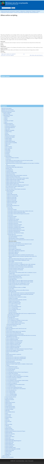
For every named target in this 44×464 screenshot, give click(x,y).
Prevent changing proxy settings (12, 339)
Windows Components (9, 123)
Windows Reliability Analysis (10, 447)
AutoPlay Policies (8, 131)
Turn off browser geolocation (11, 379)
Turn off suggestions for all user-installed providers (15, 384)
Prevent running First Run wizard (12, 351)
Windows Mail (7, 438)
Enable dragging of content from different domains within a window (21, 281)
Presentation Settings (9, 409)
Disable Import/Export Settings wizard (13, 176)
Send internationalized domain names (14, 324)
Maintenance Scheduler (9, 399)
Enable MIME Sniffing (13, 279)
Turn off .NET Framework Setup (14, 303)
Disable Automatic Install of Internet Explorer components (16, 175)
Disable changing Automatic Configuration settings (15, 179)
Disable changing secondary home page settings (15, 182)
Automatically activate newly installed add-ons (14, 167)
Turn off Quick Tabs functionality (12, 373)
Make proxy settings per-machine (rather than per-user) (16, 328)
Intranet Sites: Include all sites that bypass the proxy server (18, 213)
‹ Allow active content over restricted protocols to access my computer (8, 54)
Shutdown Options (8, 417)
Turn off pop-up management (11, 383)
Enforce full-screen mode (10, 187)
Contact (26, 460)
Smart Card (7, 420)
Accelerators (8, 159)
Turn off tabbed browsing (10, 385)
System (6, 122)
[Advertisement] (22, 25)
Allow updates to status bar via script (15, 262)
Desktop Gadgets (8, 138)
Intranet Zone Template (12, 216)
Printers (6, 119)
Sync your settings (8, 424)
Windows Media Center (9, 439)
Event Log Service (8, 148)
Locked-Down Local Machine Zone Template (16, 227)
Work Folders (7, 453)
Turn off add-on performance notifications (13, 377)
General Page (9, 204)
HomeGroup (7, 155)
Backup (6, 133)
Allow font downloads (12, 248)
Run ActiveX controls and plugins (15, 295)
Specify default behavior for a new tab (13, 362)
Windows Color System (9, 429)
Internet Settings (9, 327)
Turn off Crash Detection (10, 369)
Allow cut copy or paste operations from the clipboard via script (20, 243)
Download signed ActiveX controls (15, 276)
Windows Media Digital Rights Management (13, 440)
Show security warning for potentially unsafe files (17, 299)
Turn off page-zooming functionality (12, 381)
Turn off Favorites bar (10, 370)
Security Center (8, 414)
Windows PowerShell (9, 446)
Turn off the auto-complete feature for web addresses (16, 388)
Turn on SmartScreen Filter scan (15, 309)
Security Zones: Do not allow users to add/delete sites (16, 357)
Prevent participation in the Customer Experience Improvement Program (19, 348)
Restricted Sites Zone (34, 12)
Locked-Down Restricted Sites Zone (14, 228)
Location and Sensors (9, 398)
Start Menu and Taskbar (9, 120)
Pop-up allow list (9, 329)
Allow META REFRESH (13, 237)
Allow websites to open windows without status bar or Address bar (21, 265)
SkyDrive (7, 418)
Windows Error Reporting (10, 433)
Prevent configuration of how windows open (14, 342)
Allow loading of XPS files (13, 253)
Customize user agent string (11, 172)
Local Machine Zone (11, 217)
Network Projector (8, 403)
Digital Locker (7, 144)
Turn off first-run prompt (13, 305)
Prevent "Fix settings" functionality (12, 157)
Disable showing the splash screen (12, 183)
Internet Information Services (10, 396)
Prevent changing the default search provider (14, 340)
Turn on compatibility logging (11, 394)
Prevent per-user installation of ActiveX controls (14, 350)
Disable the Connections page (12, 195)
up (23, 54)
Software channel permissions (14, 301)
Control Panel (7, 116)
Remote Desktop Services (10, 411)
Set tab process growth (10, 361)
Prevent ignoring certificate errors (13, 205)
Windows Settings (7, 113)
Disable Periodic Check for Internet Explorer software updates (17, 178)
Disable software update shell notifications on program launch (17, 184)
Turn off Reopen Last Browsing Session (13, 374)
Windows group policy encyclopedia (8, 11)
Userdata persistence (13, 312)
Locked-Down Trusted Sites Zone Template (16, 232)
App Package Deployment (10, 127)
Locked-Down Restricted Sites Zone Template (16, 230)
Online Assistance (8, 405)
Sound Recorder (8, 421)
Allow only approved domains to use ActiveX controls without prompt (21, 254)
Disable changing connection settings (13, 180)
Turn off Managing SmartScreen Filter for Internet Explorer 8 (17, 372)
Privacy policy (30, 460)
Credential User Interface (10, 137)
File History (7, 153)
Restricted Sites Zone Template (13, 314)
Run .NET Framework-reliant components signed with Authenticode (21, 294)
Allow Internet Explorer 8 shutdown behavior (14, 161)
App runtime (7, 129)
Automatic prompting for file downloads (16, 269)
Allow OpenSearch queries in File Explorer (16, 238)
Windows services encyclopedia (7, 457)
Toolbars (7, 365)
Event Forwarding (8, 146)
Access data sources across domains (15, 235)
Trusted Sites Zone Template (13, 318)
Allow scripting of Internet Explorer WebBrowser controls (19, 260)
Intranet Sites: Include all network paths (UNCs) (16, 212)
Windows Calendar (8, 428)
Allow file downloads (12, 246)
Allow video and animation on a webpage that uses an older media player (22, 264)
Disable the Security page (11, 202)
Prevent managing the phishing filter (12, 347)
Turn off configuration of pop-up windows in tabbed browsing (17, 380)
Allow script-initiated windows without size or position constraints (20, 258)
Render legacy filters (12, 291)
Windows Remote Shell (9, 450)
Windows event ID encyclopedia (8, 109)
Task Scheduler (8, 427)
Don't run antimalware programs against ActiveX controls (19, 275)
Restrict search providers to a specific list (13, 354)
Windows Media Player (9, 442)
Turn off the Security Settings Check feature (14, 387)
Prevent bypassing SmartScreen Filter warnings (15, 334)
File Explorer (7, 152)
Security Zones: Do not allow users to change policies (16, 358)
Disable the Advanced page (12, 194)
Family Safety (7, 150)
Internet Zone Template (12, 209)
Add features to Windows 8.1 (10, 126)
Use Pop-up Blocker (12, 310)
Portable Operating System (10, 407)
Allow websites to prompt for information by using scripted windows (21, 267)
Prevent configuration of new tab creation (13, 343)
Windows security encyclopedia (16, 3)
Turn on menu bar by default (11, 395)
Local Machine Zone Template (13, 219)
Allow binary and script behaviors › (36, 55)
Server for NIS (8, 416)
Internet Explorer (10, 12)
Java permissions (12, 286)
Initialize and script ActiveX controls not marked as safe (19, 284)
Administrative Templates (31, 11)
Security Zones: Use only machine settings (14, 359)
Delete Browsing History (10, 174)
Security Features (9, 355)
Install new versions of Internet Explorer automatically (16, 189)
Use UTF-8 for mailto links (12, 325)
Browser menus (9, 168)
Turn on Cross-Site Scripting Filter (15, 306)
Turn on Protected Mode (13, 308)
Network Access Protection (10, 402)
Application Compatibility (9, 130)
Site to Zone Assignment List (13, 316)
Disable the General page (11, 198)
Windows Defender (8, 432)
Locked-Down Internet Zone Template (15, 221)
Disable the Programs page (12, 201)
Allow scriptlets (11, 261)
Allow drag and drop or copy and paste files (17, 245)
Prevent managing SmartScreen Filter (13, 344)
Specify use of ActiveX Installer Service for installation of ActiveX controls (19, 363)
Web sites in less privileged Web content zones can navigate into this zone (22, 313)
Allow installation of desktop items (15, 249)
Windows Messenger (9, 443)
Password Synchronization (10, 406)
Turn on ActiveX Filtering (10, 391)
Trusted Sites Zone (11, 317)
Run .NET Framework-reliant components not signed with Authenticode (22, 292)
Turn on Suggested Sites (10, 392)
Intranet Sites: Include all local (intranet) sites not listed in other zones (20, 211)
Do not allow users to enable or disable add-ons (15, 186)
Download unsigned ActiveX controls (15, 277)
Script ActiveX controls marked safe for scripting (17, 297)
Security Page (26, 12)
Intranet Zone (10, 215)
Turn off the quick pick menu (11, 390)
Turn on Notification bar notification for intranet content (18, 320)
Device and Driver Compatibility (11, 142)
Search (6, 413)
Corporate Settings (9, 171)
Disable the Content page (11, 197)
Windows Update (8, 451)
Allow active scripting (12, 241)
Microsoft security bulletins (7, 108)
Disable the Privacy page (11, 200)
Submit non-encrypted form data (15, 302)
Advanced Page (10, 191)
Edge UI (6, 145)
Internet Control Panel (18, 12)
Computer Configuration (20, 11)
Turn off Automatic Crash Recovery (12, 368)
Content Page (9, 193)
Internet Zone (10, 208)
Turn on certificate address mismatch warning (16, 323)
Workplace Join (8, 454)
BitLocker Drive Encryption (10, 135)
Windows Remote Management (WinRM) (12, 448)
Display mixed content (13, 271)
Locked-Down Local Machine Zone (14, 226)
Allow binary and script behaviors (15, 242)
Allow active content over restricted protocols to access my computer (21, 239)
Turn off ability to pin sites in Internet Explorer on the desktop (17, 376)
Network (6, 118)
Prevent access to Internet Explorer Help (13, 332)
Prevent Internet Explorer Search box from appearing (16, 331)
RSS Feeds (7, 410)
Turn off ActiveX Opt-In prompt (11, 366)
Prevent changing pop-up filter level (12, 337)
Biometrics (7, 134)
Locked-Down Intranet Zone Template (15, 224)
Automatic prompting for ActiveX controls (16, 268)
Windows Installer (8, 435)
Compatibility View (9, 169)
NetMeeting (7, 401)
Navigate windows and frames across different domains (19, 290)
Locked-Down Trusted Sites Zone (14, 231)
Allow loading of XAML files (14, 252)
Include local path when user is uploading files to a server (19, 283)
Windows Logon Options (9, 436)
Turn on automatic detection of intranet (15, 321)
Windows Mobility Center (9, 444)
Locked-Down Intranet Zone (13, 223)
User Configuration (6, 455)
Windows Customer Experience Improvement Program (15, 431)
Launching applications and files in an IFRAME (17, 287)
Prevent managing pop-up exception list (13, 346)
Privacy (7, 353)
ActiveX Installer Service (9, 124)
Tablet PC (7, 425)
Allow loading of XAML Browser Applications (17, 250)
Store (6, 422)
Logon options (11, 288)
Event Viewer (7, 149)
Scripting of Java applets (13, 298)
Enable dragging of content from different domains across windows (21, 280)
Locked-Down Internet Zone (13, 220)
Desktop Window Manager (10, 141)
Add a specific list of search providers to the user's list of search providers (19, 160)
